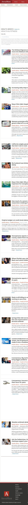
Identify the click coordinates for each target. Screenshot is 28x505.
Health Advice (15, 54)
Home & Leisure (19, 493)
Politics (17, 497)
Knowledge (17, 495)
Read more (20, 135)
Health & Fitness (14, 222)
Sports (16, 499)
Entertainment (10, 5)
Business (3, 5)
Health (16, 5)
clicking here (8, 44)
